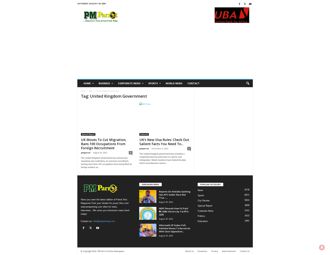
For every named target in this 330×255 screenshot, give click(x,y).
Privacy (214, 251)
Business (104, 83)
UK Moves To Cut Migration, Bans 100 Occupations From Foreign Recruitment (103, 144)
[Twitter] (245, 4)
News (200, 190)
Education (203, 221)
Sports (153, 83)
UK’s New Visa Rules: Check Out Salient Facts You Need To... (164, 142)
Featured (144, 134)
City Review (204, 200)
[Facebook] (240, 4)
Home (87, 83)
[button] (247, 83)
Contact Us (245, 251)
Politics (201, 216)
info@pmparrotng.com (104, 221)
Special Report (88, 134)
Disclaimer (202, 251)
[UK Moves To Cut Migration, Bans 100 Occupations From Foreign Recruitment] (107, 119)
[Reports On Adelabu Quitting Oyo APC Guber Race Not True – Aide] (147, 196)
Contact (194, 83)
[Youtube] (250, 4)
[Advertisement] (165, 53)
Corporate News (129, 83)
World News (174, 83)
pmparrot (85, 152)
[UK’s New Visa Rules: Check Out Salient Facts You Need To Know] (165, 119)
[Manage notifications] (322, 247)
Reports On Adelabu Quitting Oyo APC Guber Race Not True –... (174, 194)
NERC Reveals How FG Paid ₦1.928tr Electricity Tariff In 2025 (174, 211)
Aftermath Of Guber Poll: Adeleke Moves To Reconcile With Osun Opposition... (174, 228)
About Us (189, 251)
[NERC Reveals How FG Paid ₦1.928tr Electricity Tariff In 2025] (147, 213)
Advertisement (229, 251)
